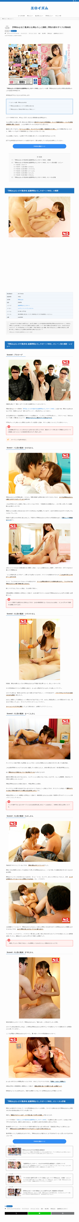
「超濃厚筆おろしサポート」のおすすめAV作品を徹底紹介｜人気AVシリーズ (43, 1163)
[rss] (74, 1)
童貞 (39, 33)
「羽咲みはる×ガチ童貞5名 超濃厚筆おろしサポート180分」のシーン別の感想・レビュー (38, 162)
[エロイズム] (39, 8)
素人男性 (44, 33)
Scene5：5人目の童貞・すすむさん (25, 175)
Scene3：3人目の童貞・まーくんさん (25, 171)
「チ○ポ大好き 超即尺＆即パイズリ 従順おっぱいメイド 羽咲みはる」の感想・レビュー (46, 1178)
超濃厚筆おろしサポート (58, 33)
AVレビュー (14, 31)
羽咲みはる (50, 33)
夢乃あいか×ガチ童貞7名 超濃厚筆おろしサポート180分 (38, 409)
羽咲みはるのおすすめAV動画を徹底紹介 (33, 1150)
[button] (16, 1213)
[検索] (76, 1)
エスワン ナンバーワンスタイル (13, 33)
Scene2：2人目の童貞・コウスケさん (25, 168)
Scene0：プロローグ (21, 164)
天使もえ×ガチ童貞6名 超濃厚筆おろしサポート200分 (31, 1120)
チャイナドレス (24, 33)
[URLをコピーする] (62, 1213)
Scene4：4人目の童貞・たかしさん (25, 173)
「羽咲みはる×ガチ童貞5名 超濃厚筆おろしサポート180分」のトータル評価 (35, 177)
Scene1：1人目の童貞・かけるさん (25, 166)
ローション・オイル (33, 33)
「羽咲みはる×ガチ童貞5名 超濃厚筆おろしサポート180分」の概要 (32, 160)
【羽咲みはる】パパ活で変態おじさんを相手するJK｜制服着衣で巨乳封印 (42, 1191)
